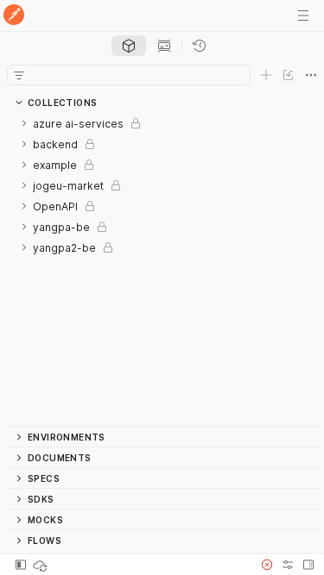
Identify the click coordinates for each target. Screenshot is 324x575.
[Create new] (266, 75)
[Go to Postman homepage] (13, 16)
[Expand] (24, 123)
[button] (267, 564)
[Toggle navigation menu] (303, 15)
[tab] (128, 45)
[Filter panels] (19, 75)
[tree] (164, 269)
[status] (41, 564)
